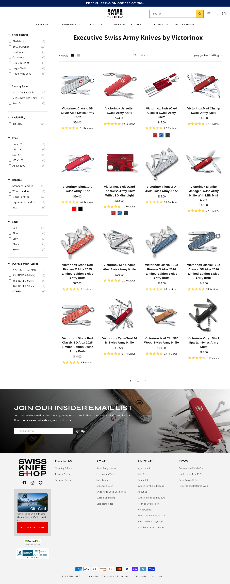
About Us (142, 491)
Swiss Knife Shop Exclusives (111, 491)
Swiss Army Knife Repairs (151, 485)
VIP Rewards (144, 509)
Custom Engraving (106, 497)
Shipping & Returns (65, 468)
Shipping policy (140, 576)
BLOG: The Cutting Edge (150, 521)
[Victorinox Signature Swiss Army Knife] (77, 163)
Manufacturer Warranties (151, 527)
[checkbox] (28, 41)
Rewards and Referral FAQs (193, 485)
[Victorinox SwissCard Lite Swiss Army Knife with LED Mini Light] (119, 163)
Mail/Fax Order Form (148, 503)
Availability (18, 117)
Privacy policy (108, 576)
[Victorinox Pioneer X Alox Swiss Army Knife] (161, 163)
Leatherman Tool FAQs (190, 474)
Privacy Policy (62, 474)
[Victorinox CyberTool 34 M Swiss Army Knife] (119, 315)
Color (14, 222)
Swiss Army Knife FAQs (191, 468)
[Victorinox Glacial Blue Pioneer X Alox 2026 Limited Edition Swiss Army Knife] (161, 242)
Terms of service (123, 576)
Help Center (144, 474)
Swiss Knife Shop (76, 576)
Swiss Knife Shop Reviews (151, 497)
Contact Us (143, 479)
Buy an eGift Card (32, 527)
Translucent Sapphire (161, 135)
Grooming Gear (104, 485)
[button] (223, 13)
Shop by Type (19, 86)
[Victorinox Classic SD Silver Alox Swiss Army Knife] (77, 85)
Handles (16, 180)
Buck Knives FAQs (188, 479)
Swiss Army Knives (106, 468)
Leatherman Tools (105, 474)
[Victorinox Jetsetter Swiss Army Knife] (119, 85)
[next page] (145, 380)
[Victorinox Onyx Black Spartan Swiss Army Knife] (203, 315)
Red (74, 209)
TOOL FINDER (19, 35)
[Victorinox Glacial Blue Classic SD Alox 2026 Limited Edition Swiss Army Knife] (203, 242)
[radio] (72, 55)
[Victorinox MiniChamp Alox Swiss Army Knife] (119, 242)
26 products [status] (140, 55)
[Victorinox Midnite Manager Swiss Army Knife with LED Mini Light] (203, 163)
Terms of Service (64, 479)
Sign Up (79, 431)
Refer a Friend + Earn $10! (151, 515)
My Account (144, 468)
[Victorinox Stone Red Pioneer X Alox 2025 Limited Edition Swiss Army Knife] (77, 242)
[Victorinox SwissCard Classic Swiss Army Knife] (161, 85)
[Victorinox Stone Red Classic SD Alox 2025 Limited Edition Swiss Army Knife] (77, 315)
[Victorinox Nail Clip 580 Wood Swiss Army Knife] (161, 315)
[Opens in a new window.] (32, 542)
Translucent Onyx (167, 135)
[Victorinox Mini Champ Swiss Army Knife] (203, 85)
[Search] (199, 14)
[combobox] (176, 14)
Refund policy (92, 576)
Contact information (159, 576)
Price (14, 138)
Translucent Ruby (155, 135)
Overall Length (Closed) (25, 263)
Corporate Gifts (104, 503)
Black (80, 209)
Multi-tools (102, 479)
